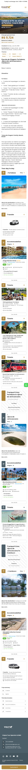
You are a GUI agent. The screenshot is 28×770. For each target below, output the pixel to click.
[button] (4, 187)
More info (4, 208)
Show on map (11, 262)
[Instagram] (10, 756)
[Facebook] (7, 756)
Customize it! (14, 767)
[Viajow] (8, 727)
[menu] (25, 7)
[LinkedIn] (17, 756)
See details (14, 314)
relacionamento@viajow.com (12, 744)
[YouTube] (14, 756)
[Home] (3, 756)
